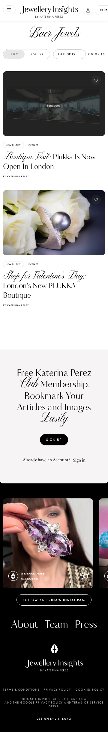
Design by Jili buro (54, 719)
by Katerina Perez (16, 176)
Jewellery (13, 144)
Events (33, 144)
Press (86, 624)
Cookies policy (90, 690)
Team (56, 624)
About (24, 624)
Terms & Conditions (21, 690)
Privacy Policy (57, 690)
